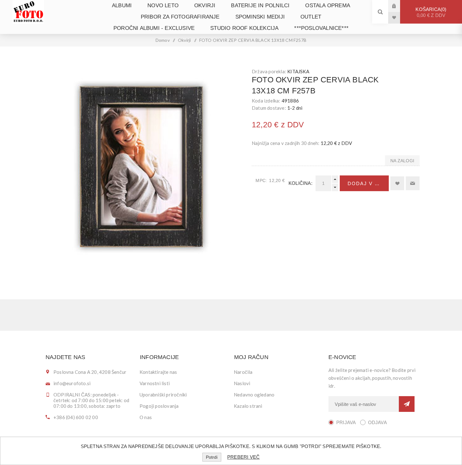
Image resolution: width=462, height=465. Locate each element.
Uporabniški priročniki (163, 394)
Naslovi (242, 383)
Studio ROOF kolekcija (244, 28)
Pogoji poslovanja (159, 406)
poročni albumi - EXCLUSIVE (154, 28)
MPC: (261, 180)
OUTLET (310, 17)
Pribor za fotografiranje (180, 17)
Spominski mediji (260, 17)
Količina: (300, 183)
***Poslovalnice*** (321, 28)
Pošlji (407, 404)
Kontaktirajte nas (158, 372)
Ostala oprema (327, 5)
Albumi (122, 5)
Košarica (430, 12)
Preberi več (243, 457)
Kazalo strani (248, 406)
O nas (146, 417)
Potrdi (211, 457)
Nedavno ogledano (254, 394)
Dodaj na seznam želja (397, 183)
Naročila (243, 372)
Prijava (399, 6)
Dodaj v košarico (368, 183)
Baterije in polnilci (260, 5)
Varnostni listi (155, 383)
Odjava (377, 422)
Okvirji (204, 5)
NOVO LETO (163, 5)
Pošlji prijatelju (413, 183)
